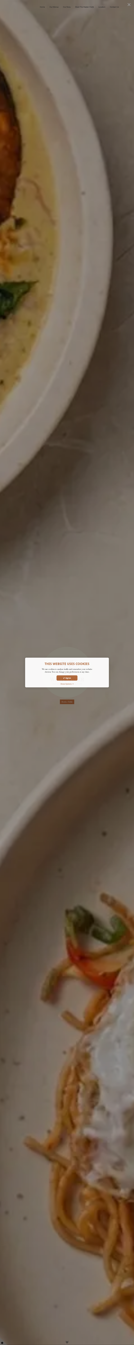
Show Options (67, 684)
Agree (68, 678)
